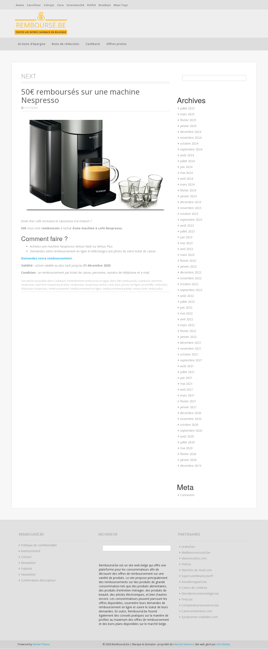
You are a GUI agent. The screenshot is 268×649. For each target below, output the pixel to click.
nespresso (77, 284)
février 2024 (188, 190)
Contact (26, 557)
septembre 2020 (191, 430)
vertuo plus (155, 288)
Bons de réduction (65, 44)
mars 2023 (187, 255)
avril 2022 (186, 319)
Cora (60, 5)
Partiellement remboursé (83, 281)
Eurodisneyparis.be (194, 582)
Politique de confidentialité (39, 545)
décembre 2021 (190, 343)
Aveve (20, 5)
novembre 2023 (190, 208)
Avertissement (30, 551)
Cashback (92, 44)
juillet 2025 (187, 108)
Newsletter (28, 563)
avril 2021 (186, 389)
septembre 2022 (191, 290)
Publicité (26, 569)
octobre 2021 (189, 354)
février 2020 (188, 454)
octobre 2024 (189, 143)
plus (117, 284)
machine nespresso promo (52, 284)
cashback (144, 281)
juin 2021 (186, 378)
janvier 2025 (188, 126)
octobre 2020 (189, 425)
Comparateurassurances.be (200, 605)
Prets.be (187, 599)
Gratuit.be (188, 547)
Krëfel (91, 5)
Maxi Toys (121, 5)
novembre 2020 (190, 419)
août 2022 (187, 296)
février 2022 (188, 331)
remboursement (59, 288)
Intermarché (75, 5)
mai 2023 (186, 243)
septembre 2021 (191, 360)
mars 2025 (187, 114)
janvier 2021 (188, 407)
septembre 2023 (191, 220)
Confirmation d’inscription (38, 580)
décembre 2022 (190, 272)
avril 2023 (186, 249)
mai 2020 (186, 448)
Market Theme (41, 644)
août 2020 (187, 436)
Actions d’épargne (31, 44)
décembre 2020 (190, 413)
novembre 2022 (190, 278)
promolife (148, 284)
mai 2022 (186, 313)
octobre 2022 (189, 284)
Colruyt (49, 5)
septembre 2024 (191, 149)
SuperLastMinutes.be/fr (197, 576)
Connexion (187, 495)
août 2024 (187, 155)
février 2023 (188, 261)
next (111, 284)
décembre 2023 (190, 202)
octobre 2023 (189, 214)
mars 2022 (187, 325)
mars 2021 (187, 395)
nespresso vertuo (96, 284)
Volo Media (223, 644)
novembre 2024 (190, 138)
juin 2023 (186, 237)
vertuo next (140, 288)
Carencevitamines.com (197, 611)
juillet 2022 (187, 302)
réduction (161, 284)
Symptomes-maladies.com (200, 617)
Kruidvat (105, 5)
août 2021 (187, 366)
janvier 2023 (188, 266)
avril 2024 (186, 179)
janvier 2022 (188, 337)
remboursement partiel (117, 288)
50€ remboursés (127, 281)
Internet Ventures (183, 644)
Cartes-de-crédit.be (194, 588)
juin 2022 (186, 307)
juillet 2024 (187, 161)
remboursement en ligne (85, 288)
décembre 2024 (190, 132)
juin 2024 (186, 167)
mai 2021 (186, 384)
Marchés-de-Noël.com (197, 570)
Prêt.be (186, 564)
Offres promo (116, 44)
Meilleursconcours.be (196, 552)
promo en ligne (130, 284)
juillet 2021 (187, 372)
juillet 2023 (187, 231)
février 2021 (188, 401)
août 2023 (187, 225)
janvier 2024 (188, 196)
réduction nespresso (34, 288)
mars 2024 (187, 184)
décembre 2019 (190, 466)
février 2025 (188, 120)
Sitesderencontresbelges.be (200, 593)
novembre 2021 (190, 348)
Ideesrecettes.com (194, 558)
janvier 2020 (188, 460)
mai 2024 (186, 173)
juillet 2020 (187, 442)
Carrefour (34, 5)
